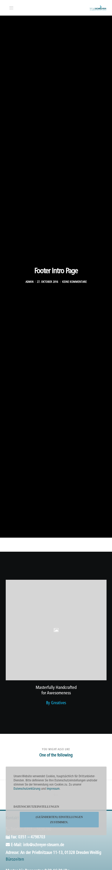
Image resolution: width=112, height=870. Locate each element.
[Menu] (10, 8)
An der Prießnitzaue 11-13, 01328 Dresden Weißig (60, 853)
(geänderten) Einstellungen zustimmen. (59, 819)
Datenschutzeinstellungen (36, 806)
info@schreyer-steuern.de (43, 845)
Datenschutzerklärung (27, 788)
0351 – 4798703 (31, 837)
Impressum (53, 788)
